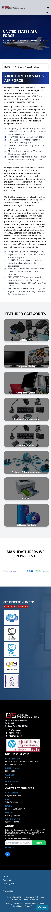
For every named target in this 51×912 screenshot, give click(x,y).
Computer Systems (26, 392)
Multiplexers (26, 465)
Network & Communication (26, 472)
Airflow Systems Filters (26, 327)
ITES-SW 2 (9, 812)
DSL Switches (26, 459)
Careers (6, 887)
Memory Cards (26, 406)
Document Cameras (26, 355)
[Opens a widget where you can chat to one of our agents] (42, 908)
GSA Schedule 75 (13, 792)
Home (7, 67)
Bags (26, 333)
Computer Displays (26, 366)
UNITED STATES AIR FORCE (27, 67)
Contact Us (8, 891)
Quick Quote (8, 883)
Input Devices (26, 445)
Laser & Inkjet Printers (26, 486)
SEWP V (8, 806)
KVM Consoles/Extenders (26, 462)
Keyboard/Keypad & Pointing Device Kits (26, 436)
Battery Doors (26, 335)
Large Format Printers (26, 494)
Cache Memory (26, 403)
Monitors (26, 352)
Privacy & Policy (31, 906)
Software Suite (26, 519)
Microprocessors (26, 412)
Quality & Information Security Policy (20, 904)
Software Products (26, 524)
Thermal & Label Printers (26, 488)
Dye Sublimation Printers (26, 491)
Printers (26, 498)
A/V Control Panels (26, 324)
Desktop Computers (26, 388)
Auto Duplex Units (26, 330)
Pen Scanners (26, 438)
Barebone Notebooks (26, 380)
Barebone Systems (26, 383)
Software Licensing (26, 513)
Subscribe (39, 843)
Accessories (26, 339)
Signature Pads (26, 441)
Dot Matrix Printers (26, 483)
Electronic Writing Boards (26, 358)
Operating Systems (26, 516)
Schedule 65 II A (12, 819)
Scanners (26, 430)
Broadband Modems (26, 468)
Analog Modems (26, 456)
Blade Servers (26, 386)
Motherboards (26, 415)
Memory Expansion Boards (26, 409)
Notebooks (26, 377)
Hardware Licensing (26, 511)
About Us (7, 880)
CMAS (8, 799)
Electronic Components (26, 419)
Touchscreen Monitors (26, 360)
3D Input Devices (26, 433)
